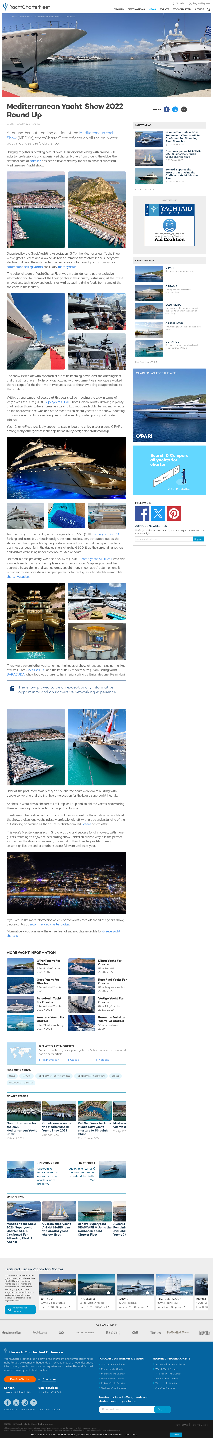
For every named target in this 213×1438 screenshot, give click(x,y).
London (9, 1388)
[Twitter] (158, 513)
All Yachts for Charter (19, 1309)
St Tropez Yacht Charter (113, 1364)
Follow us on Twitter (16, 1402)
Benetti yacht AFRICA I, (95, 559)
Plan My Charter (20, 1379)
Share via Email (184, 109)
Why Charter (182, 9)
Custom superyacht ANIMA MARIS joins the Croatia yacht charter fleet (183, 154)
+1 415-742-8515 (50, 1392)
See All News (143, 189)
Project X (87, 1299)
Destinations (136, 9)
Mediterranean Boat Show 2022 (54, 1076)
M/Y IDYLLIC (36, 670)
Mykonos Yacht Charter (113, 1383)
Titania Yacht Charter (166, 1383)
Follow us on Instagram (24, 1402)
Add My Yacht (27, 1409)
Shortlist (180, 3)
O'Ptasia (47, 1299)
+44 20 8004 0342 (17, 1392)
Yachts (119, 9)
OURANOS (172, 341)
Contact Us (10, 1409)
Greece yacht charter (21, 1083)
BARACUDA (16, 674)
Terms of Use (182, 1425)
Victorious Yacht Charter (168, 1373)
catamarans (15, 267)
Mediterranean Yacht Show (91, 1076)
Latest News (143, 125)
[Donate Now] (170, 225)
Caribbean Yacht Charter (114, 1387)
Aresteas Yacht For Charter (50, 1019)
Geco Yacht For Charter (48, 981)
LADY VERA (173, 304)
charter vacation (18, 577)
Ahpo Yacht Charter (165, 1387)
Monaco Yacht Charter (112, 1369)
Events (164, 9)
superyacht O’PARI (58, 402)
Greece (86, 824)
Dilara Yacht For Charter (109, 962)
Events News (26, 16)
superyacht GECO (106, 534)
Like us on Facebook (7, 1402)
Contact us (49, 1379)
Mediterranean (50, 1059)
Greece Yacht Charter (112, 1378)
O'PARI (169, 267)
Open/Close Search (208, 9)
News (152, 9)
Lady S (123, 1299)
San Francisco (48, 1388)
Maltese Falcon (170, 1299)
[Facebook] (142, 513)
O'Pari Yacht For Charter (48, 962)
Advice (199, 9)
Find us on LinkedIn (33, 1402)
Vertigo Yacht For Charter (110, 1000)
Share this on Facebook (167, 109)
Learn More (131, 1435)
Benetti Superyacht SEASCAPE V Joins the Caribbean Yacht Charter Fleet (181, 174)
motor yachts (67, 267)
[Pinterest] (174, 513)
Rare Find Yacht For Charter (112, 981)
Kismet (201, 1299)
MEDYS (12, 1076)
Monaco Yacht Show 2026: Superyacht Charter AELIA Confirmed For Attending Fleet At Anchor (182, 137)
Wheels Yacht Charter (166, 1369)
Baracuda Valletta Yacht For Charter (111, 1019)
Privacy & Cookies (200, 1425)
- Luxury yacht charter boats (33, 6)
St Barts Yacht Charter (113, 1373)
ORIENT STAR (174, 323)
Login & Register (201, 3)
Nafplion (35, 161)
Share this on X (175, 109)
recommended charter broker (49, 924)
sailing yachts (33, 267)
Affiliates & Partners (49, 1409)
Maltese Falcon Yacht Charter (170, 1364)
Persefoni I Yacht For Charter (49, 1000)
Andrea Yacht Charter (166, 1378)
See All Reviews (145, 362)
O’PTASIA (171, 286)
